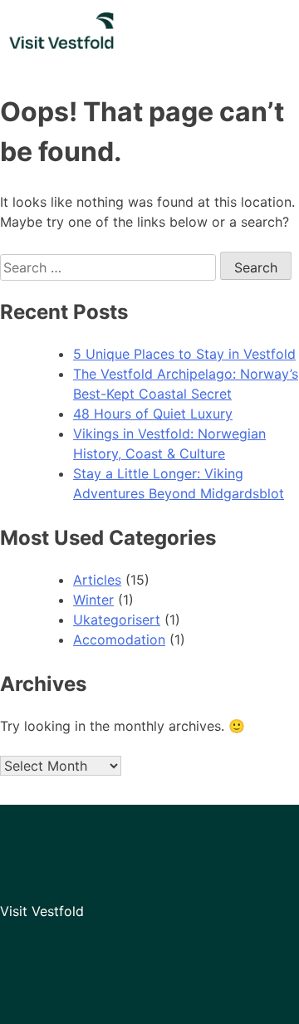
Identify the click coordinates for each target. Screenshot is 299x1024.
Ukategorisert (116, 619)
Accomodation (119, 639)
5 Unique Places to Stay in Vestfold (184, 353)
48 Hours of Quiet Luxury (153, 413)
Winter (93, 599)
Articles (97, 579)
